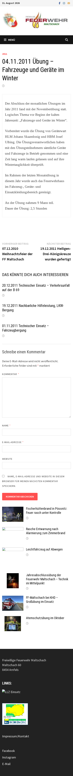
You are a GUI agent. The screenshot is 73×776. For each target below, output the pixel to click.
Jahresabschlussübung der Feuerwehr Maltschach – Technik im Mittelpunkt (47, 579)
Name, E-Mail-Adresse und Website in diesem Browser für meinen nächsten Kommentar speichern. (33, 481)
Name (6, 425)
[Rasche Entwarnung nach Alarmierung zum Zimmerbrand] (12, 529)
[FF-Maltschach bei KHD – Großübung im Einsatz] (12, 598)
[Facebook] (60, 3)
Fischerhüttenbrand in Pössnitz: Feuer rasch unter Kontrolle (46, 510)
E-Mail (6, 764)
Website (7, 458)
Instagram (9, 757)
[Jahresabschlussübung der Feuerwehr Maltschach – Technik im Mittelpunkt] (12, 576)
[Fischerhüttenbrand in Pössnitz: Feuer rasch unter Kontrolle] (12, 509)
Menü (11, 39)
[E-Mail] (69, 3)
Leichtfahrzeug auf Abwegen (44, 549)
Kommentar (10, 374)
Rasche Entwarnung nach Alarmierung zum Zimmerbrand (45, 531)
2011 (4, 53)
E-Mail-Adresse (13, 442)
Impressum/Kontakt (15, 736)
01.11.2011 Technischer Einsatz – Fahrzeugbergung (25, 328)
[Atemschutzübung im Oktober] (12, 618)
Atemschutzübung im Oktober (45, 618)
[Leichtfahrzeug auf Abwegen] (12, 550)
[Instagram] (64, 3)
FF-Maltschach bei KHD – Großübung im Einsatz (42, 599)
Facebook (8, 751)
